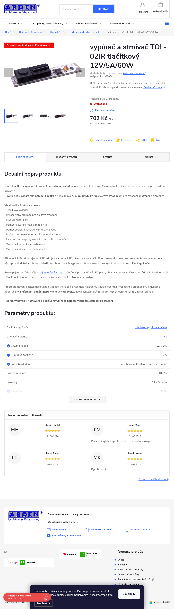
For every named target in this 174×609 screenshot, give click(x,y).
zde (110, 595)
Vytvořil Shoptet (162, 602)
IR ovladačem (159, 327)
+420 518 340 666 (101, 529)
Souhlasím (129, 594)
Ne (165, 336)
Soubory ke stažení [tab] (66, 157)
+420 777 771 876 (140, 529)
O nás (121, 559)
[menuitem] (15, 23)
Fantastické (27, 562)
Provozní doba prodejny (130, 569)
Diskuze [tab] (149, 157)
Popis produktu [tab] (25, 157)
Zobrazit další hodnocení (153, 479)
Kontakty (122, 564)
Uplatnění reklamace (128, 584)
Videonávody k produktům (66, 535)
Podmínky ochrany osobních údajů (136, 579)
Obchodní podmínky (128, 574)
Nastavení (43, 603)
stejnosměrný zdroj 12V (53, 272)
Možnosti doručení (105, 110)
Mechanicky (142, 327)
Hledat (103, 9)
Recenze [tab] (107, 157)
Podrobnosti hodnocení (134, 73)
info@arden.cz (59, 529)
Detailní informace (152, 87)
